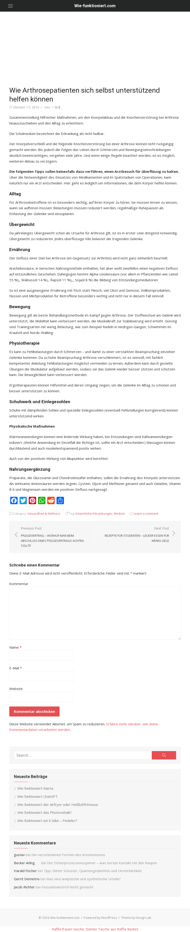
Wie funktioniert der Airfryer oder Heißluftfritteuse (57, 804)
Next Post (137, 534)
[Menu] (10, 5)
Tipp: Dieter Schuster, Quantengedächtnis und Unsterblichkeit (93, 870)
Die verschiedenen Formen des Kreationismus (68, 854)
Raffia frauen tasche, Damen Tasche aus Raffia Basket (95, 929)
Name (15, 647)
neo (47, 107)
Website (16, 688)
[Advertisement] (95, 46)
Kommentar (18, 583)
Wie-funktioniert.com (95, 5)
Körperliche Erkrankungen (94, 513)
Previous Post (52, 537)
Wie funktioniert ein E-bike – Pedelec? (47, 820)
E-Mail (15, 668)
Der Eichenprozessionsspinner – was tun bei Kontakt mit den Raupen (102, 862)
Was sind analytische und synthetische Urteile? (83, 878)
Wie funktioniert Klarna (35, 788)
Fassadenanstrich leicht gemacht (67, 887)
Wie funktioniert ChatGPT (37, 796)
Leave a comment (145, 513)
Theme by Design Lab (136, 918)
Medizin (119, 513)
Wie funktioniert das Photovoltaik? (44, 812)
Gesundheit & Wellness (43, 513)
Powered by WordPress (100, 918)
